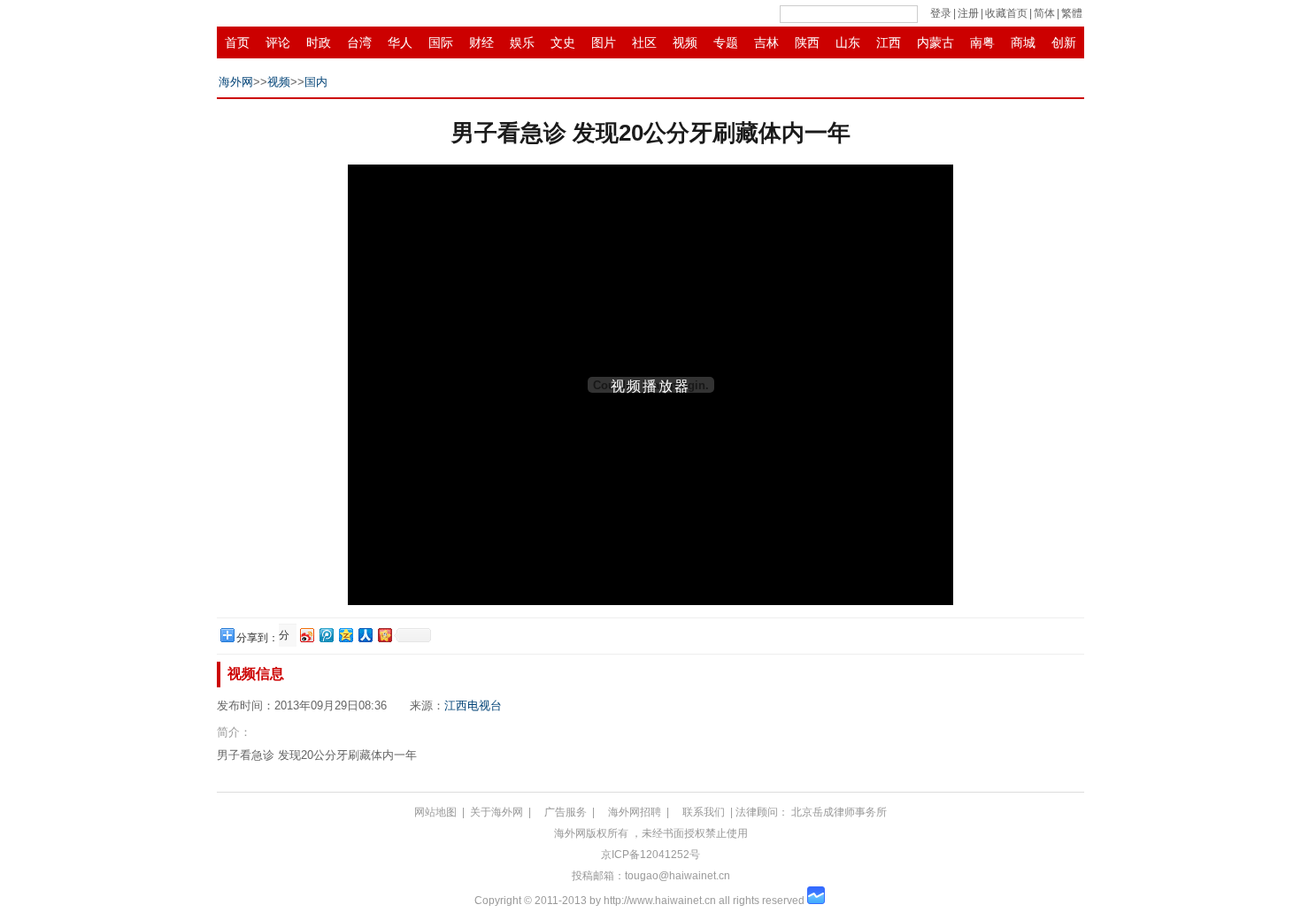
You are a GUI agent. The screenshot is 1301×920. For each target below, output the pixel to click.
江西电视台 (473, 705)
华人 (400, 42)
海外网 (236, 81)
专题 (725, 42)
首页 (237, 42)
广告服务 (565, 812)
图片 (603, 42)
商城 (1023, 42)
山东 (847, 42)
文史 (562, 42)
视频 (685, 42)
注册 (968, 13)
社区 (644, 42)
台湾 (359, 42)
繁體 (1071, 13)
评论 (278, 42)
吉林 (766, 42)
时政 (318, 42)
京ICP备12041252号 (650, 854)
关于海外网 (496, 812)
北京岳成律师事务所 (839, 812)
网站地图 (435, 812)
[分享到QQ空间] (345, 635)
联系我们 (703, 812)
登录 (940, 13)
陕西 (807, 42)
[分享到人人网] (364, 635)
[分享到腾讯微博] (325, 635)
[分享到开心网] (384, 635)
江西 (888, 42)
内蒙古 (935, 42)
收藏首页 (1006, 13)
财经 (481, 42)
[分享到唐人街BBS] (286, 635)
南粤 (982, 42)
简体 (1044, 13)
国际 (440, 42)
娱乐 (522, 42)
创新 (1063, 42)
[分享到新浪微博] (306, 635)
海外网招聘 (634, 812)
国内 (315, 81)
